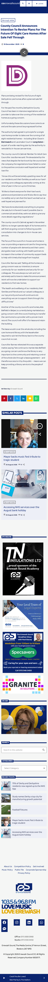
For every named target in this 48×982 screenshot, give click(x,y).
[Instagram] (17, 922)
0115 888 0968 (27, 936)
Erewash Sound (17, 388)
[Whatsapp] (41, 922)
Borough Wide (8, 20)
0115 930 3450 (27, 939)
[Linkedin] (29, 922)
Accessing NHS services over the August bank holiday (21, 508)
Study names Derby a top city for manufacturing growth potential (27, 798)
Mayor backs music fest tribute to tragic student (22, 458)
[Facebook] (4, 922)
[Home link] (10, 4)
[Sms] (4, 929)
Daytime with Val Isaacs (16, 725)
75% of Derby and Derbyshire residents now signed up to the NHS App (28, 786)
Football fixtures (19, 809)
